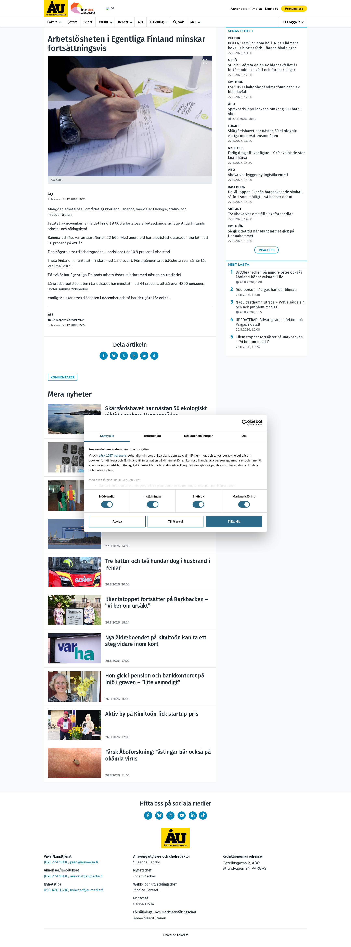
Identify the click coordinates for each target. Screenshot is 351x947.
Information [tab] (152, 435)
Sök (181, 22)
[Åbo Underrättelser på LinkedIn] (193, 815)
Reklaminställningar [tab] (198, 435)
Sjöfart (71, 22)
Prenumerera (294, 9)
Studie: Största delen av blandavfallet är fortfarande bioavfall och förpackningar (262, 70)
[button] (293, 22)
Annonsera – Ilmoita (246, 9)
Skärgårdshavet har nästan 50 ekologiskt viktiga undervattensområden (263, 136)
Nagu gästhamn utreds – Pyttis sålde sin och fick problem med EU (270, 307)
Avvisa (117, 521)
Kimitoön (235, 82)
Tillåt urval (175, 521)
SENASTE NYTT (241, 31)
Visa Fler (266, 250)
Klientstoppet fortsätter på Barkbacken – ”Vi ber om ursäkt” (269, 342)
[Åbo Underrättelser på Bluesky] (159, 815)
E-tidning (157, 22)
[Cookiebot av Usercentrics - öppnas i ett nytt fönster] (244, 422)
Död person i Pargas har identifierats (267, 292)
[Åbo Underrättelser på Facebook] (148, 815)
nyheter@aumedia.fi (86, 890)
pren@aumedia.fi (84, 862)
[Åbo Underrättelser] (175, 838)
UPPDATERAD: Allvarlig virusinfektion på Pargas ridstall (269, 325)
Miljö (232, 60)
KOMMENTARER (63, 377)
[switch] (152, 504)
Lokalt (52, 22)
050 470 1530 (56, 890)
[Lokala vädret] (108, 8)
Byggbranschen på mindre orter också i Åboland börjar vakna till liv (269, 277)
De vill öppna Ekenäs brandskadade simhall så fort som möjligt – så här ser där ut (265, 197)
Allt (140, 22)
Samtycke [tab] (107, 435)
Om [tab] (244, 435)
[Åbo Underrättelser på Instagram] (170, 815)
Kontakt (271, 9)
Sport (88, 22)
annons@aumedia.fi (86, 876)
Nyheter (235, 148)
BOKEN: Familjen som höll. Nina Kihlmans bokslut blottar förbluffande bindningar (263, 48)
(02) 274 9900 (56, 862)
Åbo (231, 104)
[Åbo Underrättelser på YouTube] (182, 815)
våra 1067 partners (113, 455)
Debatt (123, 22)
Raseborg (236, 187)
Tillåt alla (234, 521)
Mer (193, 22)
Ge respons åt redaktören (68, 320)
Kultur (103, 22)
